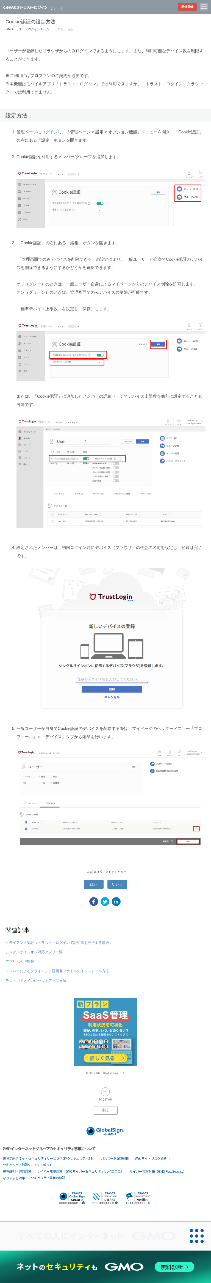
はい (93, 884)
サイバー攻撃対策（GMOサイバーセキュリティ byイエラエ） (80, 1171)
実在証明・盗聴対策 (17, 1171)
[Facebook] (93, 901)
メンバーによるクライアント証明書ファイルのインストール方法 (57, 971)
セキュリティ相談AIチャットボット (27, 1164)
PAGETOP (105, 1094)
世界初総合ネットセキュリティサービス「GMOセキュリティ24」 (49, 1158)
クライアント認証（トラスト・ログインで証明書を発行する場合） (59, 943)
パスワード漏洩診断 (115, 1158)
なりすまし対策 (14, 1177)
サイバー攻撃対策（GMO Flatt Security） (158, 1171)
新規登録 (187, 6)
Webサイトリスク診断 (151, 1158)
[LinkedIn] (116, 901)
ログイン (49, 132)
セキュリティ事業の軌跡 (48, 1177)
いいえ (117, 884)
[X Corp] (105, 901)
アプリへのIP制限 (19, 962)
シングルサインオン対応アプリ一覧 (34, 952)
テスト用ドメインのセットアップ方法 (35, 981)
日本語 (104, 1110)
